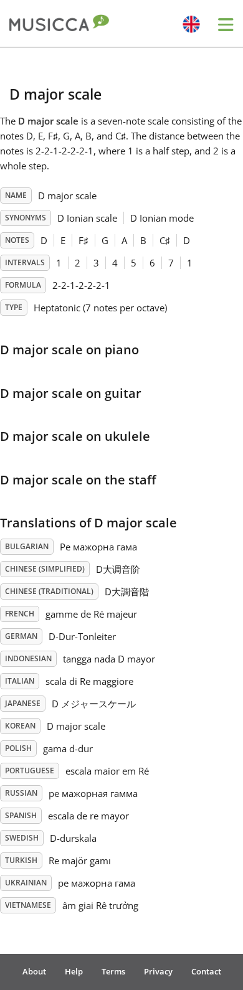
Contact (206, 971)
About (34, 971)
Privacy (158, 971)
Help (74, 971)
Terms (113, 971)
